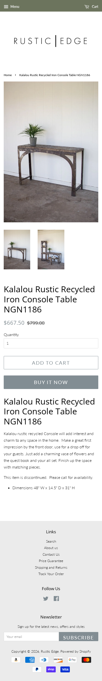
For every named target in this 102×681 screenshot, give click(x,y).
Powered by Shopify (75, 651)
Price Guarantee (51, 561)
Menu (14, 6)
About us (51, 548)
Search (51, 541)
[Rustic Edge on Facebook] (56, 599)
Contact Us (51, 554)
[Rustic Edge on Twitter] (46, 599)
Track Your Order (51, 574)
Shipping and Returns (51, 567)
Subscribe (78, 637)
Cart (94, 6)
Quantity (11, 334)
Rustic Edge (50, 651)
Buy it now (51, 382)
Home (8, 75)
